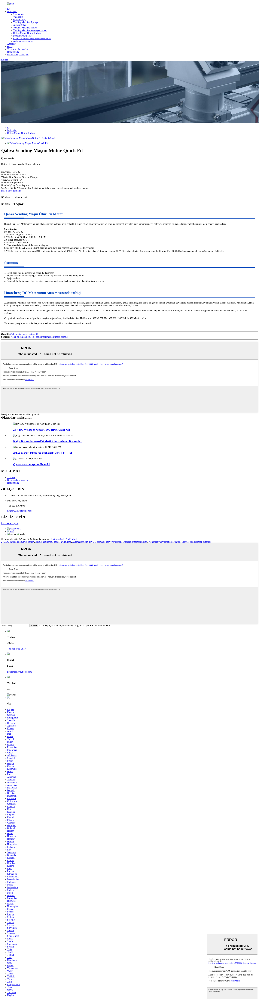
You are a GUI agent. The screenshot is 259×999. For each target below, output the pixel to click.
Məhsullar (12, 11)
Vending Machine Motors (25, 27)
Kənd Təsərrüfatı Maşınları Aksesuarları (32, 38)
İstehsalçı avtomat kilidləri (135, 542)
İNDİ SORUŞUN (9, 523)
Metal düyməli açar (22, 35)
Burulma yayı (19, 19)
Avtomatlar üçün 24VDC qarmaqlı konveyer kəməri (97, 542)
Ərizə (9, 46)
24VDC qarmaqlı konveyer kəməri (17, 542)
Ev (8, 8)
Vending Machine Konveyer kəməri (30, 30)
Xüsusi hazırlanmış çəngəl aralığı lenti (53, 542)
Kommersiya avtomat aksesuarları (164, 542)
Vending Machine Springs (25, 22)
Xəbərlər (11, 44)
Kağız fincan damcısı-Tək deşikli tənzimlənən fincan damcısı (39, 337)
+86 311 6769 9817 (16, 648)
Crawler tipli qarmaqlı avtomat (196, 542)
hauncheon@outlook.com (19, 511)
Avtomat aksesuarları (23, 41)
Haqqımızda (13, 52)
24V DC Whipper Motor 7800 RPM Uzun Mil (41, 429)
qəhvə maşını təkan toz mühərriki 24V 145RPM (42, 452)
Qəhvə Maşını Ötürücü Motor (27, 33)
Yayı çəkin (18, 17)
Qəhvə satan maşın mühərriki (24, 334)
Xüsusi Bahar (19, 25)
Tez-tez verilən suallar (17, 49)
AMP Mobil (71, 539)
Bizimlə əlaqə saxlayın (17, 54)
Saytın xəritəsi (57, 539)
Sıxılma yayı (19, 14)
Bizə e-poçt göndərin (11, 190)
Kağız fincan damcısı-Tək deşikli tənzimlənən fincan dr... (47, 441)
